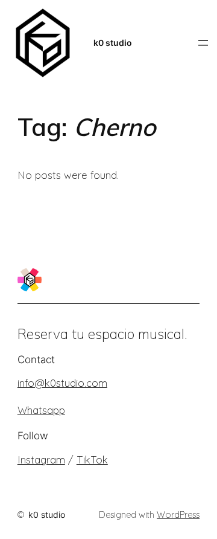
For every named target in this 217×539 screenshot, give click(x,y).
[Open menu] (203, 43)
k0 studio (112, 42)
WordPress (178, 514)
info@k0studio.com (62, 382)
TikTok (92, 459)
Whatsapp (41, 410)
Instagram (41, 459)
